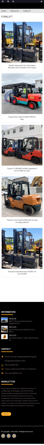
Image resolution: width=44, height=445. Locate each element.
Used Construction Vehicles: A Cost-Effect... (22, 330)
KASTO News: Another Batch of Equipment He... (20, 322)
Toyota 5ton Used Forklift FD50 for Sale (22, 118)
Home (3, 11)
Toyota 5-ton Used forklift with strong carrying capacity (22, 221)
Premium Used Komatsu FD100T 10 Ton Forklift (22, 272)
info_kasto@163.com (13, 373)
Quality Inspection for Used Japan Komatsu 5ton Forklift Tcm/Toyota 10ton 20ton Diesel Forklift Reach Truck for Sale (22, 66)
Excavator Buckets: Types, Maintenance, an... (24, 339)
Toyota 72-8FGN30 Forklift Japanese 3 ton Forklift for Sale (22, 169)
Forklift (27, 11)
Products (14, 11)
